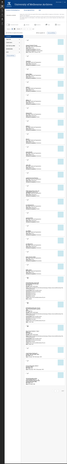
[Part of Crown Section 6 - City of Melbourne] (61, 328)
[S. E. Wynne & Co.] (61, 240)
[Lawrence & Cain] (61, 214)
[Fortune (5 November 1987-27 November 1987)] (61, 362)
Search (2, 11)
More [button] (2, 24)
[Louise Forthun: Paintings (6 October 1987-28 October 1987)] (61, 350)
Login (2, 20)
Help (40, 10)
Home (2, 3)
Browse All (2, 7)
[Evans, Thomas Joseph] (61, 253)
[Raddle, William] (61, 71)
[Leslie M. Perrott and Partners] (61, 175)
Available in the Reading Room (13, 10)
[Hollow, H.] (61, 123)
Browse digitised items (29, 10)
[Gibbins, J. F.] (61, 97)
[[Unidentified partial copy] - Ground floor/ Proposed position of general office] (61, 304)
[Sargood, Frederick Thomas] (61, 42)
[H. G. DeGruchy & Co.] (61, 202)
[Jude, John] (61, 162)
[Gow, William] (61, 227)
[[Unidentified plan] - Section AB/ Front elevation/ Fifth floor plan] (61, 279)
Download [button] (26, 25)
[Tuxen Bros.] (61, 58)
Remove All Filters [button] (51, 32)
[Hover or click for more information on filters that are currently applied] (44, 33)
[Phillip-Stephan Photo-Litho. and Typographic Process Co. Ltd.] (61, 188)
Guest (60, 2)
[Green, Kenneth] (61, 149)
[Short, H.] (61, 136)
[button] (37, 25)
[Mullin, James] (61, 266)
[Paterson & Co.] (61, 110)
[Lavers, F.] (61, 84)
